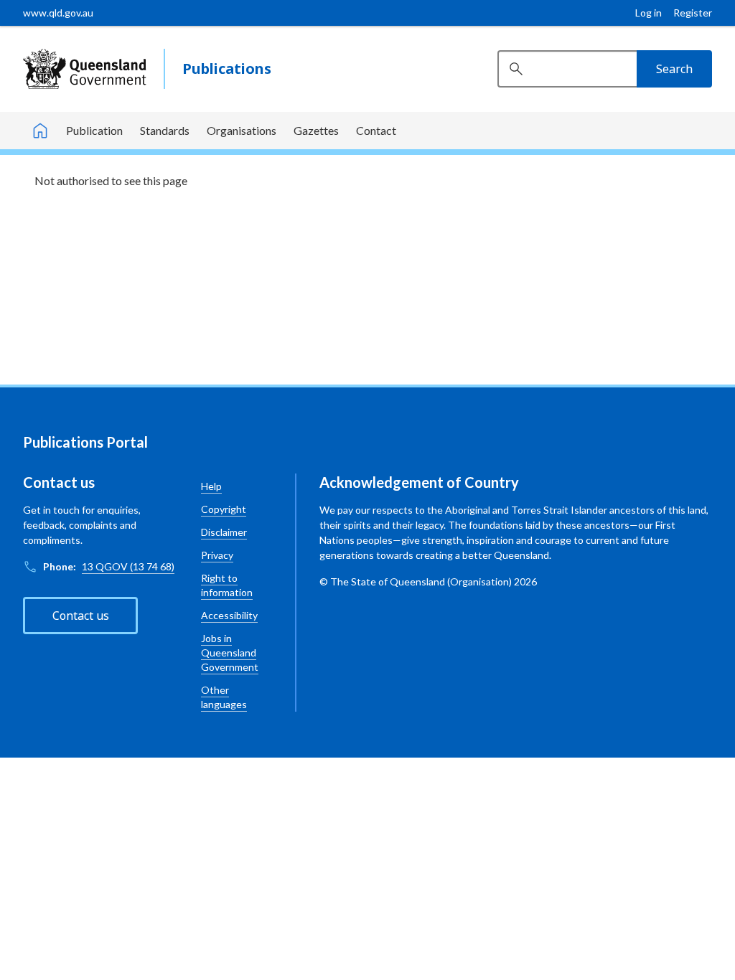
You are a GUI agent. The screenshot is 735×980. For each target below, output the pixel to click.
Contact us (80, 615)
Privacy (217, 555)
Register (692, 12)
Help (211, 486)
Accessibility (229, 615)
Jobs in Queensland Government (229, 652)
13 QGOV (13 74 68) (128, 566)
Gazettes (316, 130)
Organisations (241, 130)
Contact (376, 130)
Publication (94, 130)
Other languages (224, 697)
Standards (164, 130)
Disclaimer (224, 532)
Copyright (223, 509)
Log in (648, 12)
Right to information (227, 585)
